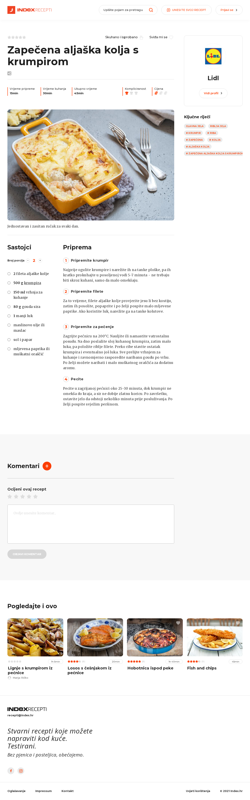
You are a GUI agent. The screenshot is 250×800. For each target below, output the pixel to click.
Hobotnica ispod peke (150, 668)
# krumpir (193, 133)
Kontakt (68, 791)
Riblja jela (218, 126)
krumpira (32, 283)
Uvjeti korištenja (198, 791)
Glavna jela (195, 126)
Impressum (43, 791)
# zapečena (194, 139)
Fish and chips (202, 668)
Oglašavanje (16, 791)
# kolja (215, 139)
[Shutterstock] (90, 164)
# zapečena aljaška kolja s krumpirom (215, 153)
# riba (211, 133)
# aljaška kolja (198, 146)
